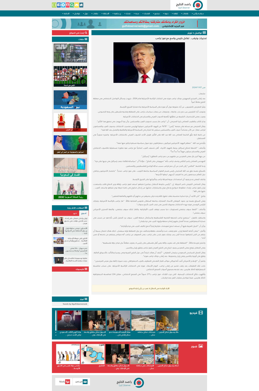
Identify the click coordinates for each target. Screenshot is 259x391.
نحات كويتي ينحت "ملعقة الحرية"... (69, 367)
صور (194, 346)
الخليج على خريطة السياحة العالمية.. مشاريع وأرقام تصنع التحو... (76, 241)
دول (86, 13)
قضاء (128, 13)
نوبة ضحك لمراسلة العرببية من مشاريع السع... (68, 333)
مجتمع (157, 13)
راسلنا (62, 381)
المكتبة (66, 13)
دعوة (166, 13)
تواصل (77, 13)
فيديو (193, 312)
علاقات (185, 13)
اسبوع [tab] (83, 213)
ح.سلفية (117, 13)
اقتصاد (147, 13)
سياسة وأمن (198, 13)
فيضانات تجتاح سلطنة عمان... (169, 333)
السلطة (106, 13)
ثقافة (175, 13)
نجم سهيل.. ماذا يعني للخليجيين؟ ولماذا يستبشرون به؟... (76, 251)
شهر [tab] (75, 213)
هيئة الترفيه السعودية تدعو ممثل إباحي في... (142, 333)
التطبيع (126, 365)
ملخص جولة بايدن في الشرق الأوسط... (92, 367)
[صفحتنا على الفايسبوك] (59, 5)
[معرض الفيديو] (54, 5)
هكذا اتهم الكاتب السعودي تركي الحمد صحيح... (93, 333)
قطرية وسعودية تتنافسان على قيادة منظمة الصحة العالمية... (75, 259)
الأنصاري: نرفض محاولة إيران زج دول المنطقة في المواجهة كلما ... (76, 231)
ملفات (95, 13)
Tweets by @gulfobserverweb (75, 304)
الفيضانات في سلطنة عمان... (169, 367)
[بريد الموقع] (76, 5)
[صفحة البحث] (72, 5)
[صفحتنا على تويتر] (63, 5)
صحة (137, 13)
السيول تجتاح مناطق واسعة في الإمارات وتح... (118, 333)
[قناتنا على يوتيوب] (67, 5)
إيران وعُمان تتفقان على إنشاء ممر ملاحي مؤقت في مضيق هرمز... (75, 221)
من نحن (79, 381)
